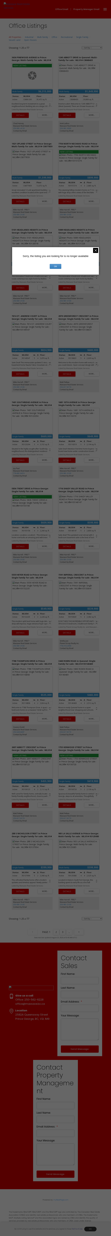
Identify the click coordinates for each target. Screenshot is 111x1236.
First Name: (68, 974)
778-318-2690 (65, 646)
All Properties (15, 37)
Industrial (29, 37)
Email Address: (70, 1001)
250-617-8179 (65, 387)
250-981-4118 (18, 128)
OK (90, 1229)
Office (54, 37)
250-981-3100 (18, 214)
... (69, 932)
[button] (63, 9)
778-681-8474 (18, 473)
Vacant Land (14, 40)
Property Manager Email (86, 9)
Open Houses (30, 40)
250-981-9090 (65, 128)
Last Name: (68, 988)
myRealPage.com (60, 1200)
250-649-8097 (18, 732)
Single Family (82, 37)
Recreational (67, 37)
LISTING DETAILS (20, 115)
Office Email (61, 9)
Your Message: (70, 1015)
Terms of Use (77, 1229)
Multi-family (42, 37)
